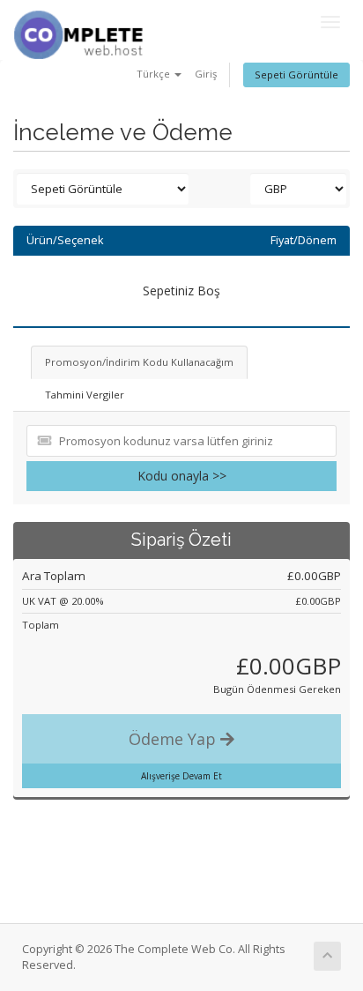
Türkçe (155, 73)
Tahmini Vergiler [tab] (84, 394)
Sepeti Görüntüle (296, 74)
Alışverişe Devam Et (181, 776)
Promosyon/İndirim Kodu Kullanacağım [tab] (139, 362)
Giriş (206, 73)
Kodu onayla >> (181, 475)
